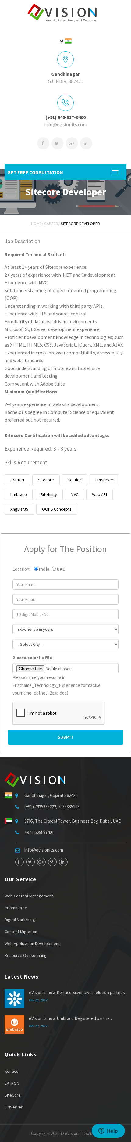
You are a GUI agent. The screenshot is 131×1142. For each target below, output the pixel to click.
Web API (99, 494)
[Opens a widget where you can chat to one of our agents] (108, 1131)
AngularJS (19, 509)
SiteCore (13, 1095)
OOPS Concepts (57, 509)
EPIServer (104, 480)
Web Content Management (29, 896)
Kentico (75, 480)
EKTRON (12, 1083)
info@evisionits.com (65, 124)
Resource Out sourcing (26, 955)
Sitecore (46, 480)
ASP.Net (17, 480)
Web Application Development (32, 943)
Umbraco (18, 494)
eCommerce (16, 907)
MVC (74, 494)
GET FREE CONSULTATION (35, 172)
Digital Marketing (20, 919)
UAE (61, 569)
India (44, 569)
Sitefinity (49, 494)
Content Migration (21, 931)
